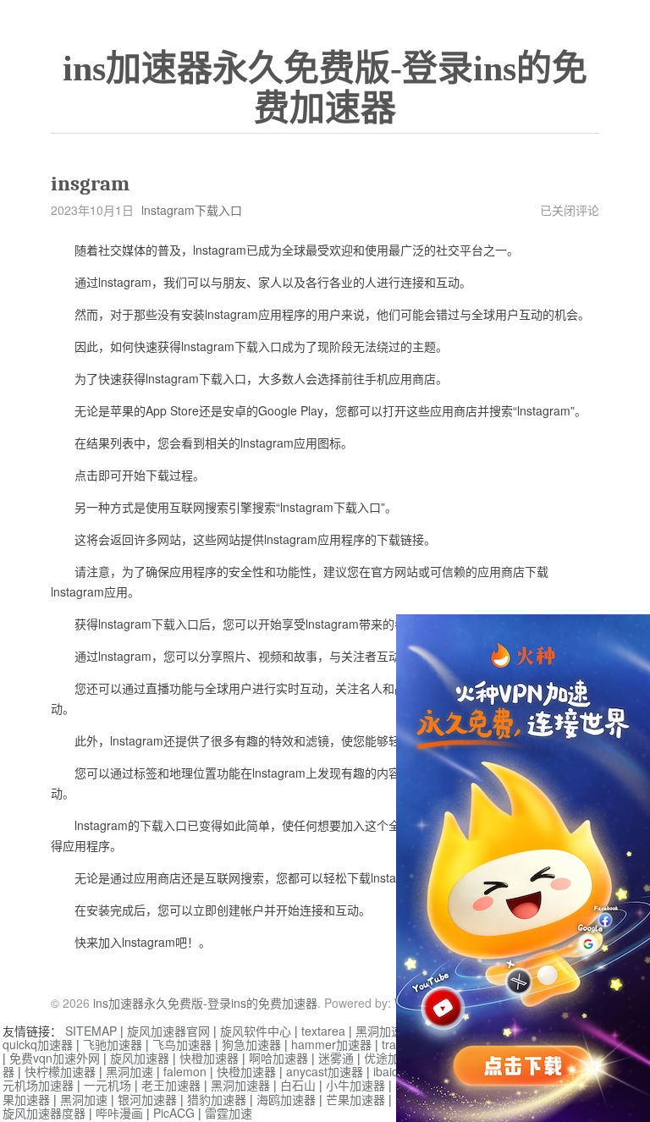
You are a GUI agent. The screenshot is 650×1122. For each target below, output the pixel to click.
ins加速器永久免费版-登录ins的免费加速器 (325, 88)
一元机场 (107, 1084)
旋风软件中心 (255, 1030)
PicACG (174, 1112)
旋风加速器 (139, 1057)
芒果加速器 (355, 1099)
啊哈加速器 (278, 1057)
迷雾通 (336, 1057)
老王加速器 (171, 1084)
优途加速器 (393, 1057)
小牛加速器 (355, 1084)
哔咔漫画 (119, 1112)
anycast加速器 (324, 1071)
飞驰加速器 (112, 1044)
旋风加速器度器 (44, 1112)
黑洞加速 (129, 1071)
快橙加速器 (209, 1057)
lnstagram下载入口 (191, 209)
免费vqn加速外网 (54, 1057)
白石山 (298, 1084)
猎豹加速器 (216, 1099)
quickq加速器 (38, 1044)
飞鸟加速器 (182, 1044)
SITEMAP (91, 1030)
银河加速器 (147, 1099)
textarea (323, 1030)
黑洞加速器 (385, 1030)
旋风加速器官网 (168, 1030)
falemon (185, 1071)
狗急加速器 (251, 1044)
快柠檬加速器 (60, 1071)
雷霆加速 (228, 1112)
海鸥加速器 (286, 1099)
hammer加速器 (331, 1044)
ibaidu (389, 1071)
